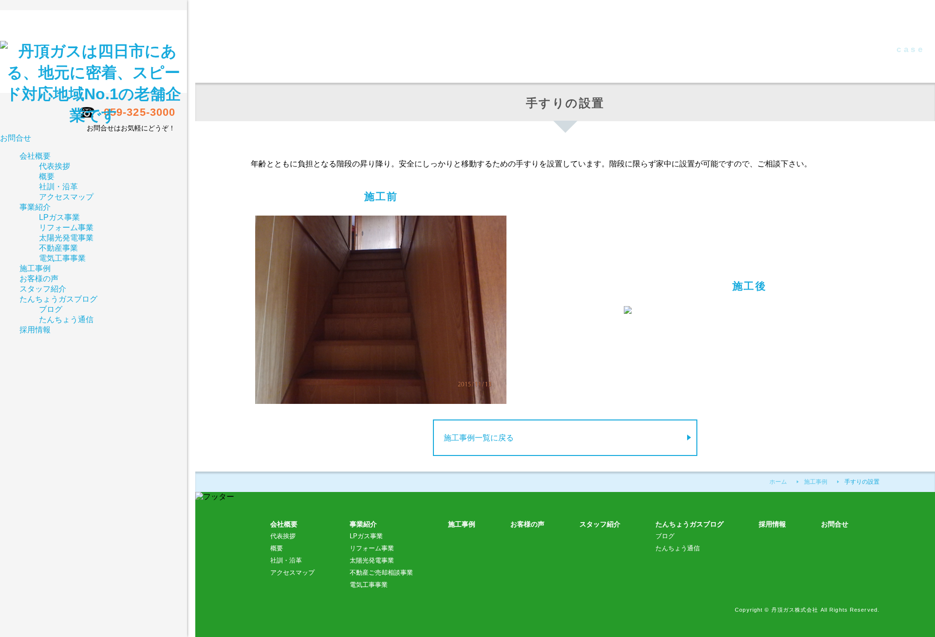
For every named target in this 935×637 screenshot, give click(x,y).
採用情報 (772, 524)
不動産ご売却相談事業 (381, 572)
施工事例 (461, 524)
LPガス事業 (366, 536)
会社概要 (35, 156)
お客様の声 (527, 524)
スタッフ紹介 (42, 289)
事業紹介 (35, 207)
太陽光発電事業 (372, 560)
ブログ (664, 536)
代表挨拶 (283, 536)
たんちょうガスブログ (689, 524)
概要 (276, 548)
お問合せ (15, 138)
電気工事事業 (369, 584)
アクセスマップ (292, 572)
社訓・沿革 (286, 560)
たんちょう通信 (677, 548)
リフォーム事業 (372, 548)
